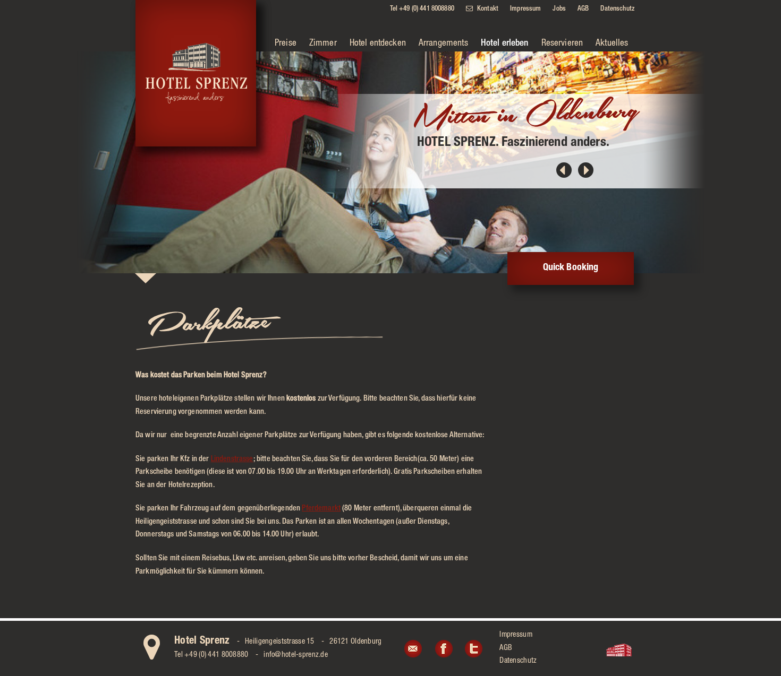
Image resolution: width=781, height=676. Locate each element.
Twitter (473, 648)
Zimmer (323, 43)
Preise (285, 43)
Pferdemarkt (321, 509)
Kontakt (487, 9)
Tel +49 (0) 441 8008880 (422, 9)
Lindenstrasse (232, 459)
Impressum (525, 9)
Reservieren (562, 43)
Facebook (443, 648)
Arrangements (443, 43)
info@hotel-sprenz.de (296, 655)
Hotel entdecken (378, 43)
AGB (583, 9)
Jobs (559, 9)
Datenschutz (617, 9)
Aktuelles (612, 43)
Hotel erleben (505, 43)
